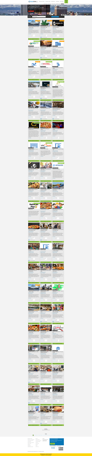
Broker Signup (62, 1)
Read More (42, 54)
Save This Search (31, 11)
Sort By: (29, 16)
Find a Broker (57, 1)
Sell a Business (53, 1)
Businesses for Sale (41, 1)
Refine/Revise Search (55, 16)
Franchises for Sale (47, 1)
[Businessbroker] (33, 1)
